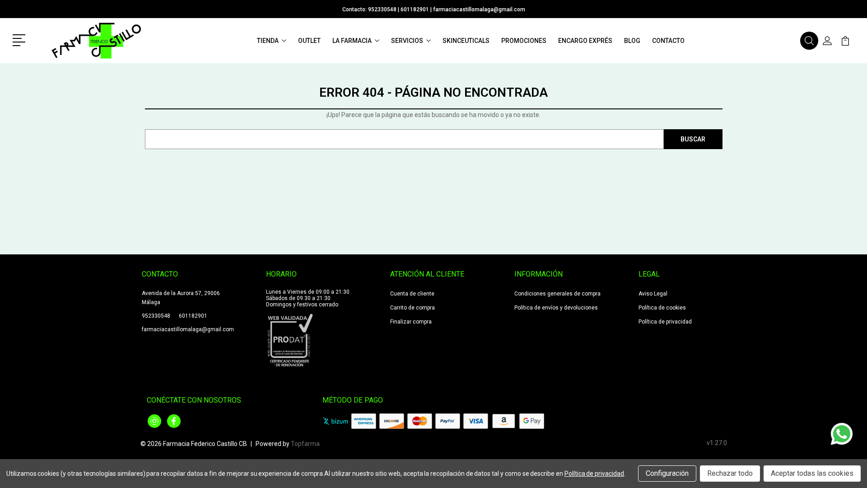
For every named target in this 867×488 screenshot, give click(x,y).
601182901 (415, 9)
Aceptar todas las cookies (812, 473)
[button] (20, 39)
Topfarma (305, 443)
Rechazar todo (730, 473)
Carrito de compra (412, 308)
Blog (632, 40)
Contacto (668, 40)
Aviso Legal (653, 294)
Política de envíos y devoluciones (556, 308)
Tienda (268, 40)
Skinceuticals (466, 40)
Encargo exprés (585, 40)
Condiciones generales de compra (557, 294)
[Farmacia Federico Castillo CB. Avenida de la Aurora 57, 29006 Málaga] (96, 41)
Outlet (309, 40)
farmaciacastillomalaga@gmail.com (479, 9)
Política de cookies (662, 308)
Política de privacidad (665, 322)
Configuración (667, 473)
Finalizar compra (411, 322)
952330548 (382, 9)
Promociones (523, 40)
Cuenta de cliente (412, 294)
